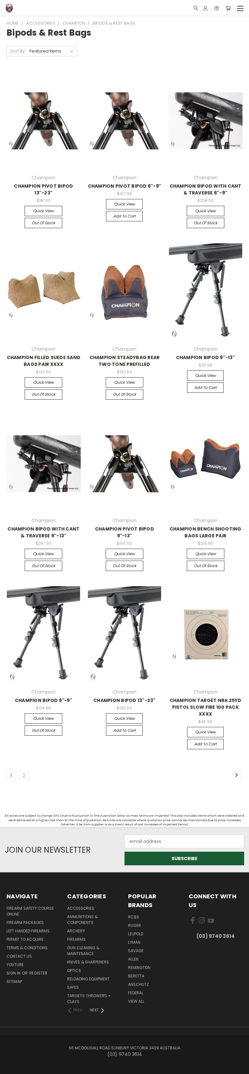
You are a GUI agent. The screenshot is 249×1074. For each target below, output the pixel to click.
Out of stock (43, 223)
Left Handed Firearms (28, 931)
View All (136, 1001)
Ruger (134, 925)
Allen (133, 959)
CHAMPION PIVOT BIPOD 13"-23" (43, 189)
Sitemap (14, 981)
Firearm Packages (25, 922)
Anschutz (138, 984)
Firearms (76, 939)
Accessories (80, 908)
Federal (135, 993)
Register (38, 973)
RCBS (133, 917)
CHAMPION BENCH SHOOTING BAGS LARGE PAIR (206, 532)
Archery (76, 931)
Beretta (136, 976)
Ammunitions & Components (82, 919)
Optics (74, 970)
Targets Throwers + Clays (89, 998)
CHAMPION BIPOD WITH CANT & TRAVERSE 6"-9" (206, 189)
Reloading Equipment (88, 979)
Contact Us (19, 956)
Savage (136, 950)
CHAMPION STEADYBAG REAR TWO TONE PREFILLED (124, 361)
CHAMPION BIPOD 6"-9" (43, 700)
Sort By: (18, 51)
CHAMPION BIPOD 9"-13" (205, 357)
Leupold (135, 934)
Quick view (43, 211)
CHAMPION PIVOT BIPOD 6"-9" (124, 186)
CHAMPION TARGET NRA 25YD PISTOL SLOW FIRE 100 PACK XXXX (206, 707)
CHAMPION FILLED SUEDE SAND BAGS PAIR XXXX (44, 361)
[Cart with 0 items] (228, 8)
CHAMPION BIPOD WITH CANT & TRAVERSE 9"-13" (43, 532)
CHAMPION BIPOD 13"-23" (124, 700)
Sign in (13, 973)
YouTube (15, 964)
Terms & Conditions (27, 948)
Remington (139, 967)
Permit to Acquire (24, 939)
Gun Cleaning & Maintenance (83, 950)
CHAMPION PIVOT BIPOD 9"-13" (124, 532)
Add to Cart (124, 216)
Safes (73, 987)
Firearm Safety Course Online (30, 911)
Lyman (134, 942)
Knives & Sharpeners (88, 962)
